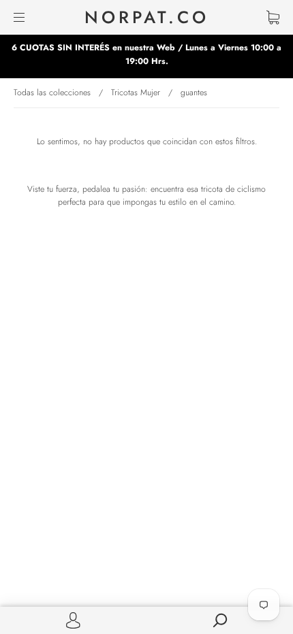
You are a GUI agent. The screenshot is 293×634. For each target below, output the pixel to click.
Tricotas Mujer (135, 92)
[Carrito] (272, 17)
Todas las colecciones (52, 92)
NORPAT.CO (146, 17)
